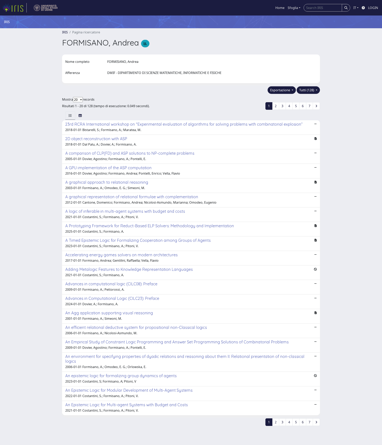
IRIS (65, 32)
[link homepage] (14, 8)
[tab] (70, 115)
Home (280, 8)
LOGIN (373, 8)
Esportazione (280, 90)
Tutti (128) (307, 90)
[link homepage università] (45, 8)
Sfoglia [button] (293, 8)
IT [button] (354, 8)
